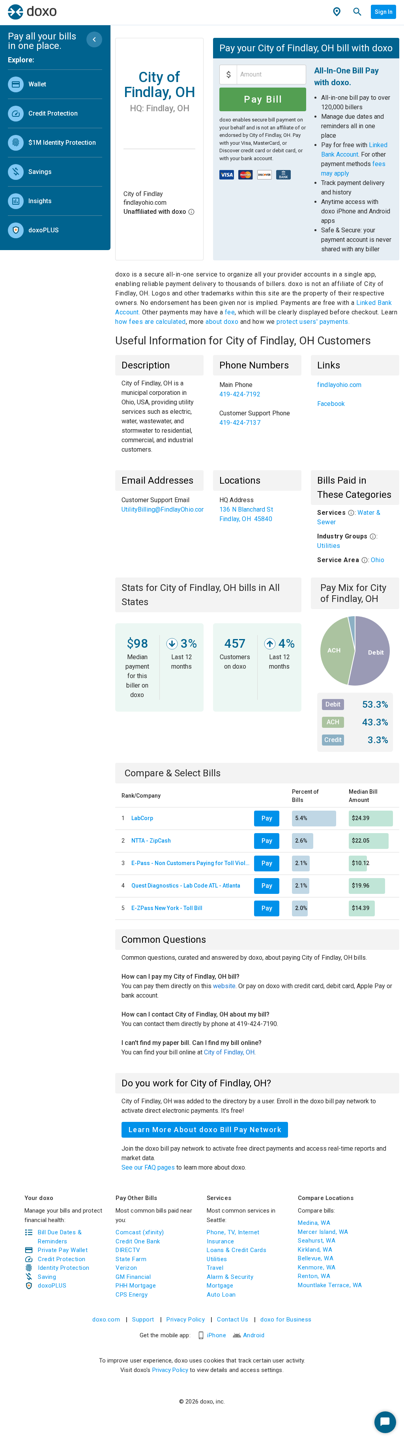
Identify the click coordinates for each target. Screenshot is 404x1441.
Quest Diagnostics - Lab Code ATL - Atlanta (185, 885)
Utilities (328, 545)
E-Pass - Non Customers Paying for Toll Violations (191, 863)
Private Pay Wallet (63, 1250)
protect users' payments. (313, 321)
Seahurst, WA (316, 1240)
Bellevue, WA (315, 1258)
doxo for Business (286, 1319)
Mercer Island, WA (323, 1231)
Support (143, 1319)
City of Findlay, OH (229, 1052)
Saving (47, 1276)
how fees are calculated (150, 321)
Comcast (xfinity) (140, 1232)
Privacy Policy (185, 1319)
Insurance (220, 1241)
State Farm (131, 1259)
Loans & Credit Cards (236, 1250)
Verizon (126, 1267)
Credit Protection (62, 1259)
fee (230, 312)
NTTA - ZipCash (151, 840)
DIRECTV (128, 1250)
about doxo (222, 321)
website (224, 986)
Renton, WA (314, 1276)
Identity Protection (64, 1267)
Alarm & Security (230, 1276)
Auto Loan (221, 1294)
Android (254, 1335)
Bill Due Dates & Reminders (60, 1237)
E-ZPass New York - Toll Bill (166, 908)
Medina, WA (314, 1222)
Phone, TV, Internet (233, 1232)
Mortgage (220, 1285)
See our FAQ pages (149, 1167)
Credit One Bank (138, 1241)
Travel (215, 1267)
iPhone (216, 1335)
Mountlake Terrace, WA (330, 1285)
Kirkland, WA (315, 1249)
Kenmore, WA (317, 1267)
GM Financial (133, 1276)
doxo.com (106, 1319)
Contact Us (232, 1319)
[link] (55, 84)
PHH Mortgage (136, 1285)
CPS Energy (132, 1294)
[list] (55, 155)
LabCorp (142, 818)
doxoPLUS (52, 1285)
